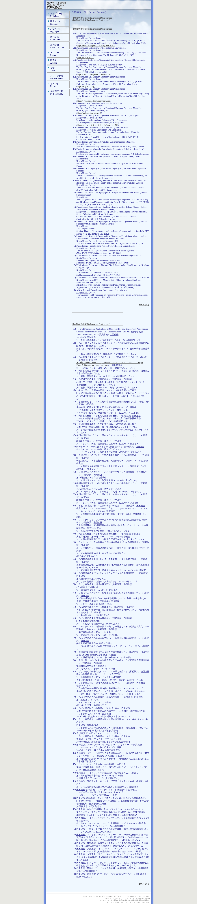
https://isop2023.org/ (85, 86)
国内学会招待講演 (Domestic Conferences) (91, 20)
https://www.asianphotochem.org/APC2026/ (96, 45)
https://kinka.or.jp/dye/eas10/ (89, 113)
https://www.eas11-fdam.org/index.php (93, 101)
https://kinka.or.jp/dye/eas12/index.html (93, 74)
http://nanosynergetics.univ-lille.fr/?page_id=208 (97, 125)
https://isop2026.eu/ (85, 57)
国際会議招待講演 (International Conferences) (92, 18)
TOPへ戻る (144, 305)
